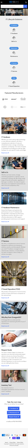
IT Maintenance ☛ (13, 412)
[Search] (25, 6)
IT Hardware (14, 25)
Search (6, 442)
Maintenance (14, 48)
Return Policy (20, 442)
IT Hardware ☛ (13, 408)
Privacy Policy (13, 442)
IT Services (14, 63)
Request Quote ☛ (14, 417)
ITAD (14, 78)
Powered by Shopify (14, 445)
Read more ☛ (5, 152)
